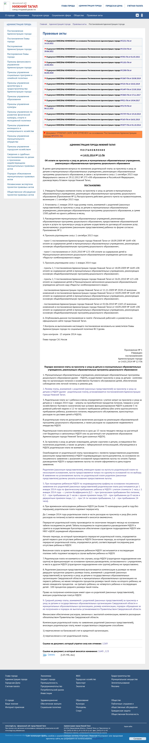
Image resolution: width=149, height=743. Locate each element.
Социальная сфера (61, 15)
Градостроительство (120, 675)
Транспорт (81, 682)
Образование (82, 700)
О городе (10, 15)
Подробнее (97, 738)
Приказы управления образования (18, 98)
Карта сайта (128, 726)
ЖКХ (78, 675)
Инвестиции (46, 693)
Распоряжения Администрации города (19, 48)
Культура (80, 703)
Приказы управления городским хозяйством (19, 148)
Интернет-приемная (14, 707)
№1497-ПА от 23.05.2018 (130, 89)
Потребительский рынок (52, 689)
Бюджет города (48, 679)
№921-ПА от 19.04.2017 (130, 100)
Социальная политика (51, 707)
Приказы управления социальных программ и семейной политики (19, 75)
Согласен (138, 738)
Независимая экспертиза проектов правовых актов (20, 185)
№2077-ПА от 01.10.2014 (130, 125)
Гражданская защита (120, 710)
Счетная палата (135, 6)
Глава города (68, 6)
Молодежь (81, 707)
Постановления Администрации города (19, 32)
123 (107, 651)
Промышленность (49, 682)
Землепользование (120, 682)
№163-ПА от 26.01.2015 (130, 119)
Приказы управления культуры (18, 105)
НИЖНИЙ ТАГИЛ (25, 6)
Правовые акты (95, 15)
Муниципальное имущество (124, 679)
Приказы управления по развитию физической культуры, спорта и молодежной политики (19, 116)
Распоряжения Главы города (18, 55)
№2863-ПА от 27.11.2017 (130, 95)
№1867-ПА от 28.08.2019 (130, 78)
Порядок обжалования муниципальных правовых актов (20, 176)
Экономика (23, 15)
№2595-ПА (57, 135)
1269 (105, 643)
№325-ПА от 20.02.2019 (130, 84)
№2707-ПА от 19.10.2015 (130, 114)
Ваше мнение (11, 703)
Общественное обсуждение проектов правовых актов (21, 193)
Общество (79, 15)
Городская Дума (114, 6)
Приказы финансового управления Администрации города (19, 64)
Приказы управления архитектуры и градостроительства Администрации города (19, 87)
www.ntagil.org (10, 726)
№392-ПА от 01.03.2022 (130, 57)
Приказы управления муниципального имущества (18, 138)
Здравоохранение (49, 700)
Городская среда (40, 15)
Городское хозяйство (86, 679)
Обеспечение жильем (51, 703)
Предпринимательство (51, 686)
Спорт (79, 710)
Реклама (115, 686)
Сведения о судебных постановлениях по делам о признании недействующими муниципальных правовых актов (20, 161)
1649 (100, 651)
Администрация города (90, 6)
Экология (80, 686)
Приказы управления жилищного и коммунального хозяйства (20, 128)
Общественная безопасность (125, 714)
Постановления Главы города (18, 40)
